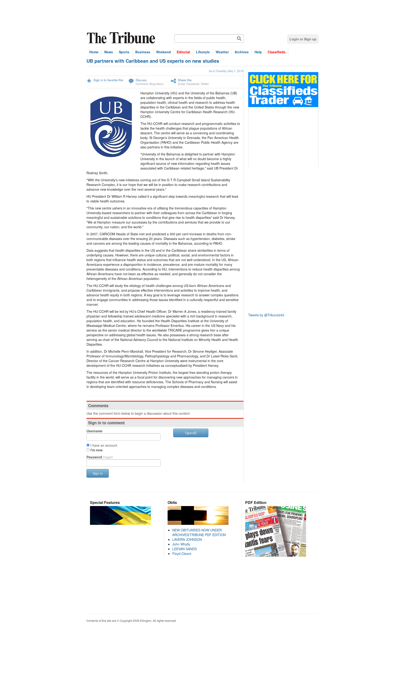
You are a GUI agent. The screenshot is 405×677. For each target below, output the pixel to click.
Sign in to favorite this (108, 80)
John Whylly (181, 544)
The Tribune (121, 38)
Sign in (98, 473)
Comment (142, 84)
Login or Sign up (302, 39)
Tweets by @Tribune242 (266, 315)
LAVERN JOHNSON (187, 539)
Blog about (156, 84)
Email (181, 84)
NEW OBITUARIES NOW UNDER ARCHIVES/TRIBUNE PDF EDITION (199, 532)
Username (94, 431)
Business (142, 52)
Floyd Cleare (181, 553)
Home (93, 52)
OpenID (191, 432)
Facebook (193, 84)
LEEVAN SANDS (184, 548)
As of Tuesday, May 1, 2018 (226, 71)
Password (99, 457)
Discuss (141, 80)
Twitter (205, 84)
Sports (124, 52)
